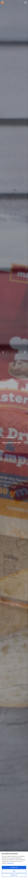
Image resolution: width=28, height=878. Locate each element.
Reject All (14, 875)
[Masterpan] (2, 2)
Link (14, 871)
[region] (14, 865)
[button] (3, 352)
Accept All (14, 867)
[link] (14, 439)
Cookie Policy (10, 863)
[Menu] (25, 2)
